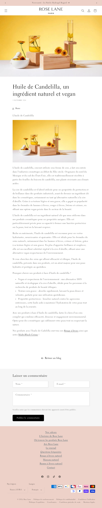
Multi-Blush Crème (28, 335)
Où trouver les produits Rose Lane (51, 440)
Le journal (51, 448)
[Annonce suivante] (97, 3)
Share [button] (17, 109)
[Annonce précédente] (5, 3)
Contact (51, 468)
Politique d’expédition (36, 502)
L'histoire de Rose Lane (51, 436)
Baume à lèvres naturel (51, 464)
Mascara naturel (51, 460)
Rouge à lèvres (71, 331)
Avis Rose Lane (51, 444)
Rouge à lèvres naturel (51, 456)
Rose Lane (27, 499)
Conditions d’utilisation (86, 499)
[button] (6, 11)
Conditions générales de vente (69, 502)
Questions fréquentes (51, 452)
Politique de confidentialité (66, 499)
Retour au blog (53, 358)
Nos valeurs (51, 432)
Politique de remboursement (44, 499)
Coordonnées (52, 502)
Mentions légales (89, 502)
